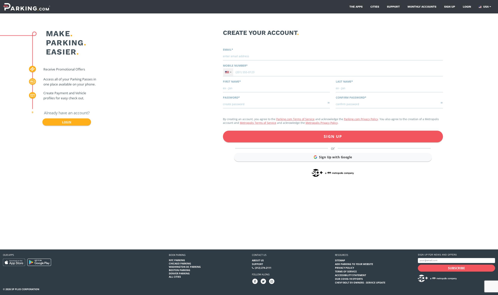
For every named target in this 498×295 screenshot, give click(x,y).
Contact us (259, 255)
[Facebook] (255, 281)
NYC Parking (177, 260)
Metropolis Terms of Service (258, 123)
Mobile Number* (235, 65)
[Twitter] (263, 281)
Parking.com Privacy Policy (361, 119)
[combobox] (228, 72)
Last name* (344, 81)
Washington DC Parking (185, 267)
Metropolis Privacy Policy (322, 123)
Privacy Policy (344, 267)
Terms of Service (346, 271)
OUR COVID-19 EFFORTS (349, 279)
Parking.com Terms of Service (295, 119)
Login (467, 6)
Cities (374, 6)
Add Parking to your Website (354, 264)
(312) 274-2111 (263, 267)
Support (393, 6)
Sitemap (340, 260)
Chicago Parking (180, 263)
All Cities (175, 276)
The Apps (356, 6)
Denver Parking (179, 273)
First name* (232, 81)
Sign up (449, 6)
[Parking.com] (26, 7)
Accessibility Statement (350, 275)
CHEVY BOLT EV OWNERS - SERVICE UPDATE (360, 282)
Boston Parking (179, 270)
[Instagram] (272, 281)
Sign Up (333, 136)
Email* (228, 49)
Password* (231, 97)
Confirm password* (351, 97)
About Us (258, 260)
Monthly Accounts (422, 6)
